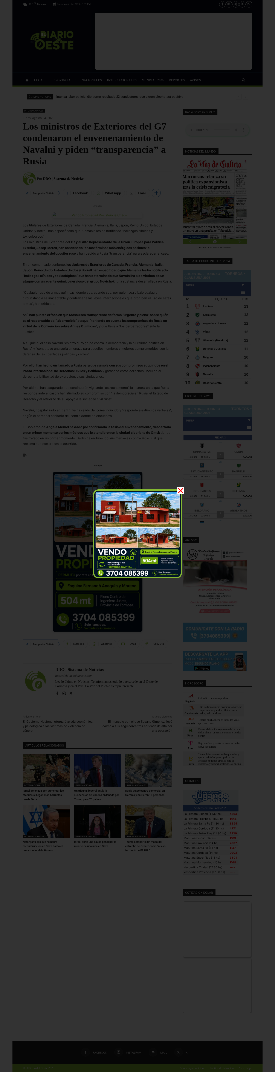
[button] (180, 490)
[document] (137, 536)
